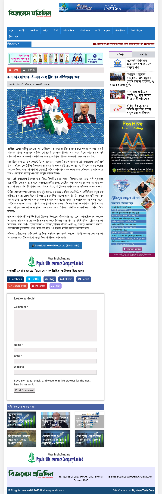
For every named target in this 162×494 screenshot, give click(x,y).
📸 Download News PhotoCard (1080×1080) (55, 245)
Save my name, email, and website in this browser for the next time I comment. (52, 382)
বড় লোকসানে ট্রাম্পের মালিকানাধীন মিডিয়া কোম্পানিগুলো (55, 421)
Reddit (85, 279)
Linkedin (67, 279)
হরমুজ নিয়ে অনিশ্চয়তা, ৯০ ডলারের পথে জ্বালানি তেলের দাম (20, 420)
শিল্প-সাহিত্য (136, 30)
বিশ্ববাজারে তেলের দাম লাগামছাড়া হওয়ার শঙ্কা (19, 439)
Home (14, 69)
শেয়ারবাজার (69, 30)
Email (18, 355)
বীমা (56, 30)
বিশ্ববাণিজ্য (120, 30)
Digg (51, 279)
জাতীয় (22, 30)
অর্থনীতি (34, 30)
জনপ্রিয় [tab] (143, 54)
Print (57, 286)
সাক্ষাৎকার (85, 30)
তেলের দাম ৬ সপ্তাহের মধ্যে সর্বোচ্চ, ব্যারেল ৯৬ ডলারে (55, 439)
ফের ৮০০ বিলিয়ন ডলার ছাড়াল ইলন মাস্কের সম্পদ (87, 421)
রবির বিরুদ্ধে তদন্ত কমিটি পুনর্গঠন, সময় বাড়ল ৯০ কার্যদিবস (139, 109)
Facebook (16, 279)
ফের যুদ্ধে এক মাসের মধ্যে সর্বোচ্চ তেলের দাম (88, 439)
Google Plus (19, 286)
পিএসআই (14, 36)
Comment (21, 306)
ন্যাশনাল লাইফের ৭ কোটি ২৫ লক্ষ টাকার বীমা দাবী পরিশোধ (139, 95)
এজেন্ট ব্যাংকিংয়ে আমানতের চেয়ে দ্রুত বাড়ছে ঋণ (112, 44)
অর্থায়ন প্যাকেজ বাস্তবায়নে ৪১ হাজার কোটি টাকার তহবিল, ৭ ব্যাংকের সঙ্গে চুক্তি (132, 80)
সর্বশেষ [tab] (120, 54)
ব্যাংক (45, 30)
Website (19, 367)
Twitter (34, 279)
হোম (11, 30)
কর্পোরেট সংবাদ (102, 30)
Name (18, 344)
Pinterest (39, 286)
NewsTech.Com (145, 490)
